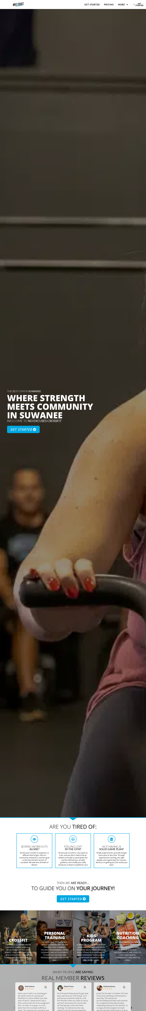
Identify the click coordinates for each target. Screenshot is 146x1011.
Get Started (92, 4)
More (121, 4)
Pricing (109, 4)
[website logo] (18, 4)
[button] (14, 1007)
